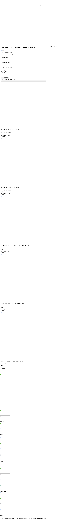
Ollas (6, 363)
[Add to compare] (5, 127)
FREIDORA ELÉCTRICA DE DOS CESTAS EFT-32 (15, 245)
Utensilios (9, 363)
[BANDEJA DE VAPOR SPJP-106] (23, 103)
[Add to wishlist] (8, 127)
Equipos (5, 44)
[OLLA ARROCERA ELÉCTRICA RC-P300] (23, 334)
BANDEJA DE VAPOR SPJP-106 (10, 129)
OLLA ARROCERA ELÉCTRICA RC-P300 (12, 361)
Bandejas (3, 132)
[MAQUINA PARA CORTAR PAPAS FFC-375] (23, 276)
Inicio (2, 44)
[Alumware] (28, 445)
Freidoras (6, 248)
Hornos (10, 44)
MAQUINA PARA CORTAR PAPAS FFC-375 (13, 303)
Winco (2, 133)
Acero (6, 132)
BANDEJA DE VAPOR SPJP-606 (10, 187)
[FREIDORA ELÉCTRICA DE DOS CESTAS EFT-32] (23, 218)
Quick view (2, 127)
